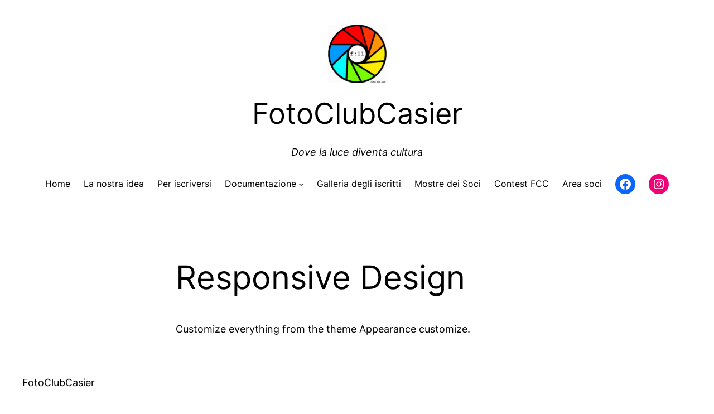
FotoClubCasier (58, 382)
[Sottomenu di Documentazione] (301, 184)
